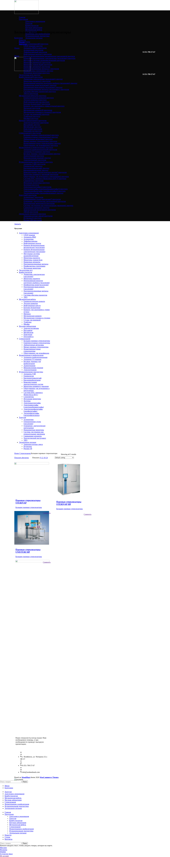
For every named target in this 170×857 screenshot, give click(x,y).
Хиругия (28, 23)
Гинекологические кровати (34, 301)
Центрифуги (29, 337)
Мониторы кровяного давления (36, 386)
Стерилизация (24, 339)
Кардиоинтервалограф (32, 378)
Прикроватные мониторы (34, 430)
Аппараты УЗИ (30, 374)
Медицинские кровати (33, 316)
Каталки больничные (32, 308)
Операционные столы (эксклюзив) (32, 423)
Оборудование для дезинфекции (36, 353)
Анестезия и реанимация (35, 21)
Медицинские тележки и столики (37, 318)
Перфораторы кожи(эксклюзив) (36, 285)
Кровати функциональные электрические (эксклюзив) (34, 251)
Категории (18, 38)
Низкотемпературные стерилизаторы (32, 350)
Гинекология (29, 376)
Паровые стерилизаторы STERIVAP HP (68, 503)
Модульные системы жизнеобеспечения (32, 255)
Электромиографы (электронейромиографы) (34, 406)
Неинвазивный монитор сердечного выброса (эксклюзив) (37, 282)
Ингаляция (28, 330)
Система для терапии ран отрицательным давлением (34, 433)
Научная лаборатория (33, 28)
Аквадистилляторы (31, 328)
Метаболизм (28, 332)
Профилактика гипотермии (34, 266)
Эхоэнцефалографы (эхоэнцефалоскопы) (32, 414)
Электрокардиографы (32, 403)
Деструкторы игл (25, 270)
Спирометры (29, 397)
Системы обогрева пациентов (35, 295)
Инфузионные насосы (32, 243)
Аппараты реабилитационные (35, 357)
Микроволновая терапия (33, 368)
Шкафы (27, 324)
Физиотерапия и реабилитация (31, 355)
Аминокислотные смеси (33, 444)
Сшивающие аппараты (33, 436)
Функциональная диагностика (37, 36)
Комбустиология (31, 25)
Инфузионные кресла (32, 305)
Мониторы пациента (32, 258)
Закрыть (17, 224)
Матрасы (27, 314)
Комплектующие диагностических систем (33, 383)
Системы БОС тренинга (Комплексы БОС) (33, 394)
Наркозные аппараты (32, 262)
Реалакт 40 (28, 449)
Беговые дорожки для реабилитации (32, 362)
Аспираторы (29, 239)
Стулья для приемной (32, 320)
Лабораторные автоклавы (34, 345)
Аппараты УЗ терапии (32, 359)
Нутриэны (28, 446)
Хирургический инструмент (35, 438)
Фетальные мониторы (32, 268)
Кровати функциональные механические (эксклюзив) (34, 246)
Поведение (28, 334)
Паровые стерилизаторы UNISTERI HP (27, 550)
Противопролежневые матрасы (36, 264)
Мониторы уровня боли (33, 260)
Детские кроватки (31, 303)
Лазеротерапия (29, 366)
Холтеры (27, 401)
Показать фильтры (21, 458)
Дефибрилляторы (30, 241)
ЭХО (25, 297)
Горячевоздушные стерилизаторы (37, 343)
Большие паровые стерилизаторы (37, 341)
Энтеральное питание (34, 38)
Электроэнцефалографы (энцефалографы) (33, 410)
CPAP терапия (29, 235)
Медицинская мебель (33, 30)
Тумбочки (27, 322)
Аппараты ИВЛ (30, 237)
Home (16, 453)
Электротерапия (30, 370)
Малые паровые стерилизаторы (36, 347)
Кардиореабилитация (32, 380)
